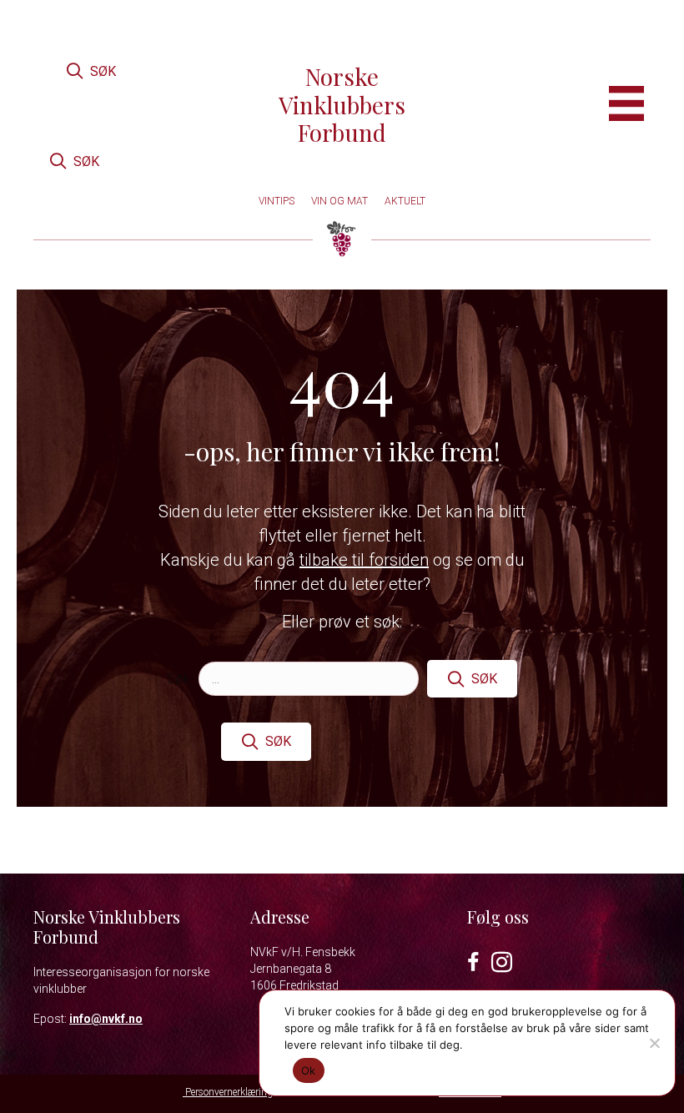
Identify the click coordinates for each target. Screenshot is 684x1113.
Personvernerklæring (228, 1092)
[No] (654, 1043)
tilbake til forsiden (364, 560)
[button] (91, 71)
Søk (178, 679)
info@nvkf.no (106, 1018)
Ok (308, 1070)
